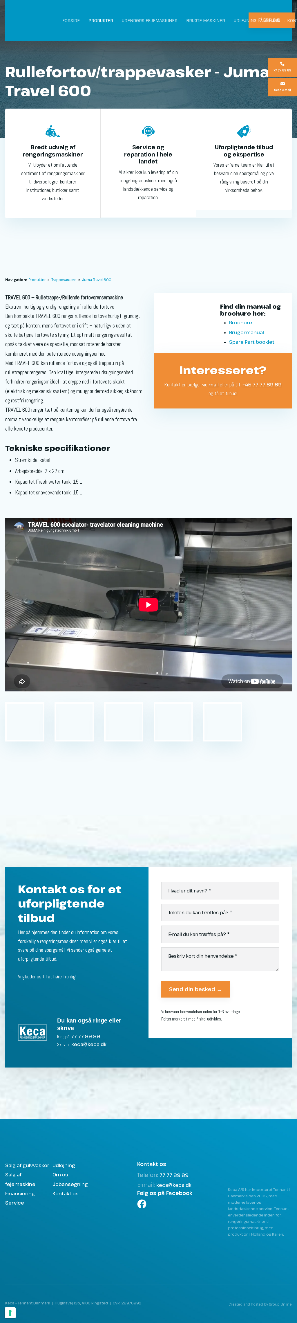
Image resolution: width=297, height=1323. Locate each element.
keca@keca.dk (88, 1044)
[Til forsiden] (38, 20)
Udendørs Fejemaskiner (150, 20)
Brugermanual (246, 332)
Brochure (240, 322)
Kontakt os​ (65, 1193)
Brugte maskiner (205, 20)
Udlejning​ (63, 1165)
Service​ (14, 1202)
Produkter (100, 20)
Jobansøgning (70, 1184)
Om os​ (60, 1174)
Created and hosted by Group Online (260, 1304)
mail (214, 384)
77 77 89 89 (85, 1036)
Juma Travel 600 (96, 279)
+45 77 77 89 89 (262, 384)
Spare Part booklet (251, 342)
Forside (71, 20)
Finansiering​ (20, 1193)
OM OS (271, 20)
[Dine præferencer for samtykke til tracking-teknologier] (10, 1312)
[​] (165, 1204)
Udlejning (245, 20)
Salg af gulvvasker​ (27, 1165)
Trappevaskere (64, 279)
